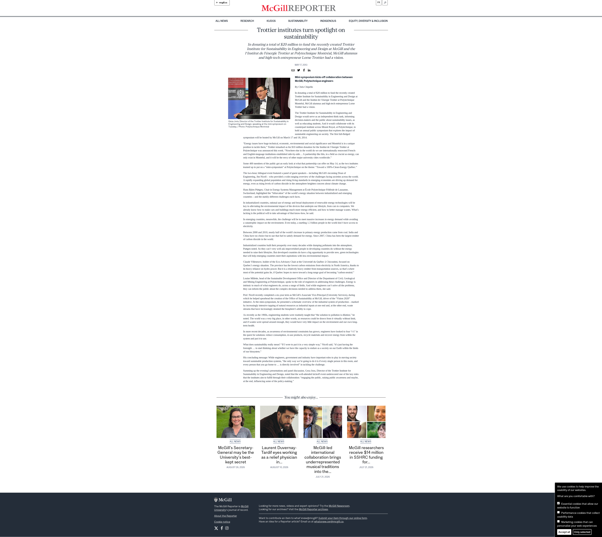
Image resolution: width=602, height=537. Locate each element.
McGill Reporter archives (313, 509)
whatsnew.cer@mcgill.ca (328, 521)
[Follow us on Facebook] (222, 529)
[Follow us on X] (216, 528)
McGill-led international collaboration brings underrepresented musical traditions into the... (322, 459)
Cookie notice (222, 521)
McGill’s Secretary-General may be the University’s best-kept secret (235, 454)
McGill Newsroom (339, 505)
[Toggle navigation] (339, 9)
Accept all (564, 532)
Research (247, 20)
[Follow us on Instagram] (227, 529)
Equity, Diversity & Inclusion (368, 20)
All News (222, 20)
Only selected (582, 532)
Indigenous (328, 20)
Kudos (271, 20)
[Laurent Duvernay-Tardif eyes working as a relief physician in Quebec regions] (279, 422)
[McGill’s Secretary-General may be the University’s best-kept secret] (236, 422)
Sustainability (298, 20)
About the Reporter (225, 515)
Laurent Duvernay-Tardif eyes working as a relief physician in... (279, 454)
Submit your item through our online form (342, 518)
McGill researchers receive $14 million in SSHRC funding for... (366, 454)
